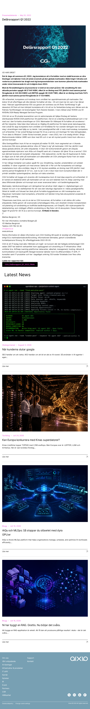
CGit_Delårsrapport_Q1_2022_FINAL (20, 264)
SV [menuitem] (77, 5)
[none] (78, 5)
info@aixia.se (7, 229)
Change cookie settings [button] (22, 703)
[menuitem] (78, 5)
